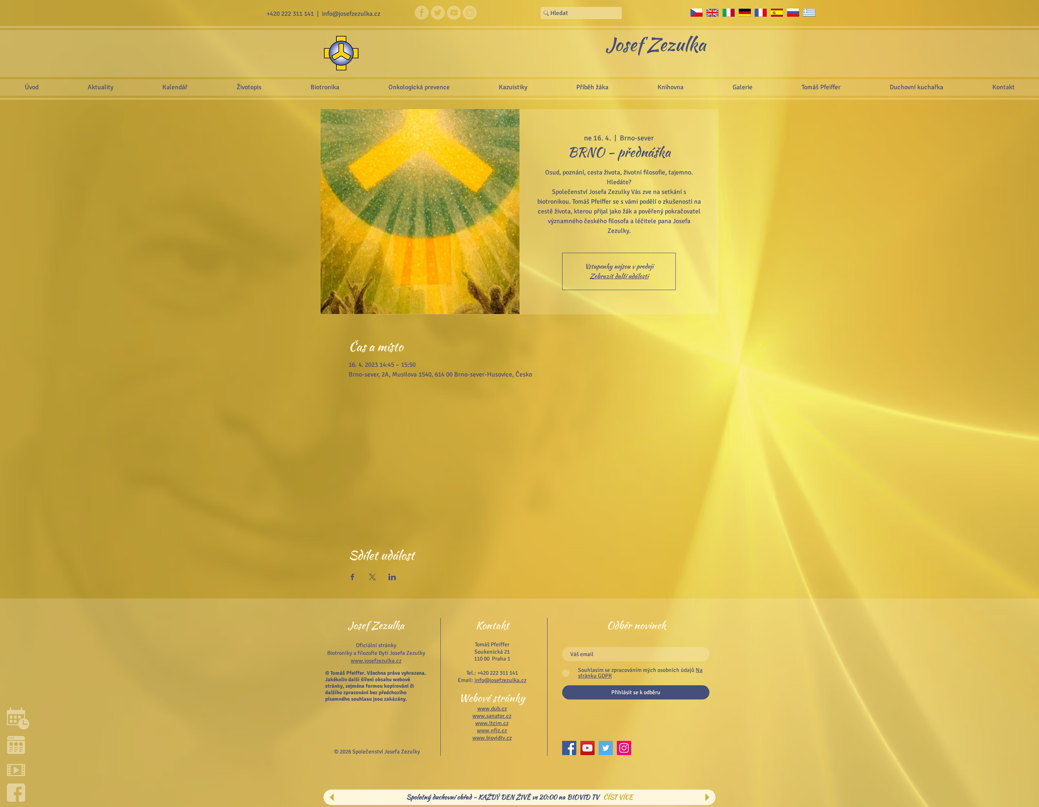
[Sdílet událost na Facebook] (352, 577)
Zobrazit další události (619, 276)
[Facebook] (569, 748)
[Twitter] (606, 748)
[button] (742, 87)
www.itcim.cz (492, 723)
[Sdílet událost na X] (372, 577)
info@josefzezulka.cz (351, 14)
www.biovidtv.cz (492, 737)
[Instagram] (624, 748)
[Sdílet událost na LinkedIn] (392, 577)
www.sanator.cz (491, 715)
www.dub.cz (492, 708)
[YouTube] (587, 748)
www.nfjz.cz (492, 730)
